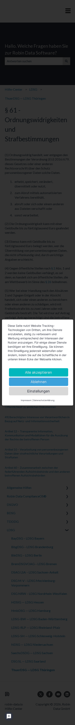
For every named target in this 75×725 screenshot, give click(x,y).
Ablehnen (39, 382)
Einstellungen (38, 391)
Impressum (26, 400)
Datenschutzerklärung (43, 400)
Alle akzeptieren (38, 372)
